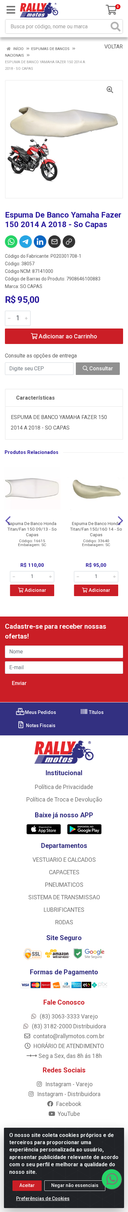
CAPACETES (64, 872)
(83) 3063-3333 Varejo (68, 1016)
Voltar (113, 46)
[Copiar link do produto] (69, 241)
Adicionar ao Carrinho (67, 336)
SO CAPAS (31, 286)
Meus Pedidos (40, 712)
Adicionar (34, 590)
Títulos (96, 712)
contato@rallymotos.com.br (68, 1036)
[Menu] (11, 10)
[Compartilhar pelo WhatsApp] (11, 241)
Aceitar (27, 1185)
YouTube (68, 1114)
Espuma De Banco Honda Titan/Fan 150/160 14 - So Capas (96, 529)
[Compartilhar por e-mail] (54, 241)
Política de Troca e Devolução (64, 799)
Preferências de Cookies (43, 1198)
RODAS (64, 922)
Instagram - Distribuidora (68, 1094)
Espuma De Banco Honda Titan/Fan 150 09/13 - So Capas (32, 529)
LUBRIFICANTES (64, 910)
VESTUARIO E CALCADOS (64, 859)
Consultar (100, 368)
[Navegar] (8, 521)
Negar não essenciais (74, 1185)
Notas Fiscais (40, 725)
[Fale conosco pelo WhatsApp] (111, 1179)
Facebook (68, 1104)
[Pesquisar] (115, 26)
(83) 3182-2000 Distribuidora (68, 1026)
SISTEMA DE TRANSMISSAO (64, 897)
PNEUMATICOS (64, 885)
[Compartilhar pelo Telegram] (25, 241)
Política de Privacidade (64, 787)
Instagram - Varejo (68, 1084)
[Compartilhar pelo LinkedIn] (40, 241)
